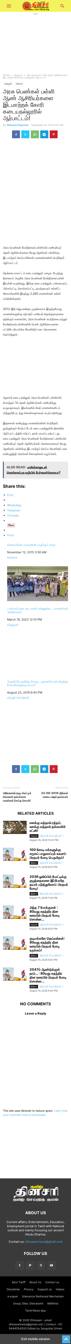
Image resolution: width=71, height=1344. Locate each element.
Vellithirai (52, 1303)
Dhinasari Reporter (18, 125)
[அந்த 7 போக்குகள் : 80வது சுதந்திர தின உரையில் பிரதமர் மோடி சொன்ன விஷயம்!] (15, 912)
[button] (9, 6)
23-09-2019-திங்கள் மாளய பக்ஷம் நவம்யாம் (54, 794)
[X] (25, 134)
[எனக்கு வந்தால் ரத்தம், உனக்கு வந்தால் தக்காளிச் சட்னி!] (15, 827)
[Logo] (35, 1201)
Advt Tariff (18, 1282)
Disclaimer (13, 1289)
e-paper (12, 1296)
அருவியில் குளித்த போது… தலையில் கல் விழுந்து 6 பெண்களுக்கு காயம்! (37, 683)
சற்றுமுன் (17, 75)
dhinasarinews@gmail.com (44, 1241)
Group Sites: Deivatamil (28, 1303)
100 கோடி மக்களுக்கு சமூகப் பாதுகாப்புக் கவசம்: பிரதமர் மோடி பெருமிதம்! (48, 854)
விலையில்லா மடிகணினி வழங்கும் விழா (31, 545)
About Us (35, 1282)
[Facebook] (16, 134)
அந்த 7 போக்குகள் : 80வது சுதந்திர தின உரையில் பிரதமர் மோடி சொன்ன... (45, 913)
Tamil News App (35, 1310)
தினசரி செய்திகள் (51, 835)
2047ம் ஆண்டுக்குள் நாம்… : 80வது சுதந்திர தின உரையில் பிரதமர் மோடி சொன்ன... (48, 975)
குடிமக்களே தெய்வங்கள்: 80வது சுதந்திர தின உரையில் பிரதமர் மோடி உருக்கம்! (47, 944)
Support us (44, 1289)
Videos (60, 1289)
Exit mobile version (35, 1339)
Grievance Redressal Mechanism (43, 1296)
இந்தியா (34, 863)
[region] (35, 170)
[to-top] (66, 1337)
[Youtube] (51, 1265)
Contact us (52, 1282)
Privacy (29, 1289)
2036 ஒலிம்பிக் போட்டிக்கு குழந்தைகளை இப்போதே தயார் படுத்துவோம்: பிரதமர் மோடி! (49, 882)
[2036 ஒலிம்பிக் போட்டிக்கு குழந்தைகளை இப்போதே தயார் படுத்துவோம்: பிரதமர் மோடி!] (15, 881)
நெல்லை (19, 83)
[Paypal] (30, 1265)
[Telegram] (44, 134)
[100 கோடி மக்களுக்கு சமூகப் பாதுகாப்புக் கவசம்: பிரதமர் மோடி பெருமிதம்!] (15, 854)
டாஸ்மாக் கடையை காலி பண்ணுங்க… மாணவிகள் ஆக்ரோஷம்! (37, 610)
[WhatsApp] (35, 134)
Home (6, 75)
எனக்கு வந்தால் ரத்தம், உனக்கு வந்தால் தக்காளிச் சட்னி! (48, 827)
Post (10, 495)
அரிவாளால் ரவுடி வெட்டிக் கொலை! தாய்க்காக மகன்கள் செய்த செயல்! (17, 796)
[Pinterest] (54, 134)
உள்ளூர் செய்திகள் (18, 697)
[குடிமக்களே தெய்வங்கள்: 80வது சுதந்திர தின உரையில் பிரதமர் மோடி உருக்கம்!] (15, 943)
